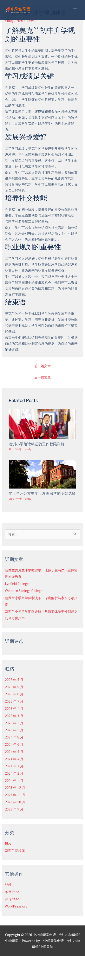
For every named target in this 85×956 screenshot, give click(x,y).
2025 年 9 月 (14, 687)
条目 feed (12, 892)
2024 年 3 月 (14, 766)
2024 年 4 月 (14, 759)
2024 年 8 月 (14, 737)
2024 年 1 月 (14, 780)
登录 (8, 884)
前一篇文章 (42, 366)
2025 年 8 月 (14, 694)
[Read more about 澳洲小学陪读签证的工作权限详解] (43, 423)
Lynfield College (17, 583)
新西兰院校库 (15, 850)
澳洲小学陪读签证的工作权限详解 (36, 444)
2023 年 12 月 (15, 787)
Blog (10, 20)
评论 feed (12, 899)
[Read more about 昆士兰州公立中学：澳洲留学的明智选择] (43, 473)
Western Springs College (23, 590)
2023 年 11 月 (15, 795)
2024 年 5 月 (14, 751)
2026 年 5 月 (14, 679)
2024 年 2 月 (14, 773)
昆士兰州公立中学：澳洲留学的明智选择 (42, 493)
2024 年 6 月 (14, 744)
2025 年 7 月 (14, 701)
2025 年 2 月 (14, 723)
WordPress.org (16, 906)
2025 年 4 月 (14, 708)
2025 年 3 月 (14, 715)
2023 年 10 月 (15, 802)
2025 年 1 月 (14, 730)
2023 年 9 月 (14, 809)
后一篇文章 (42, 377)
